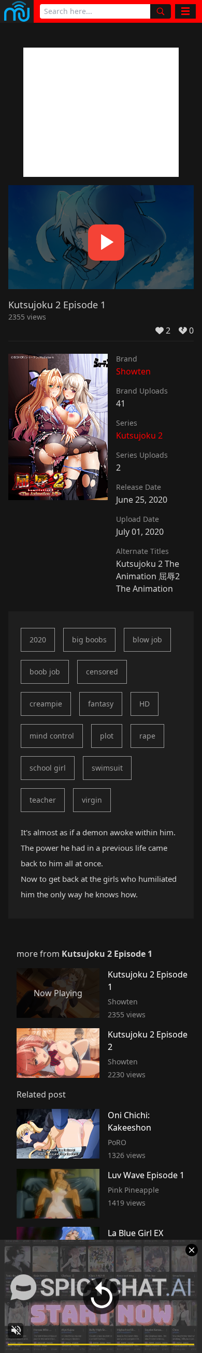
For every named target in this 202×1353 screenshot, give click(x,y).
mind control (52, 736)
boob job (45, 671)
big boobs (89, 639)
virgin (92, 800)
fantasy (100, 704)
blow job (147, 639)
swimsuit (107, 768)
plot (106, 736)
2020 (38, 639)
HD (144, 704)
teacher (43, 800)
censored (102, 671)
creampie (46, 704)
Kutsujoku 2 (139, 435)
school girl (48, 768)
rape (147, 736)
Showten (133, 371)
